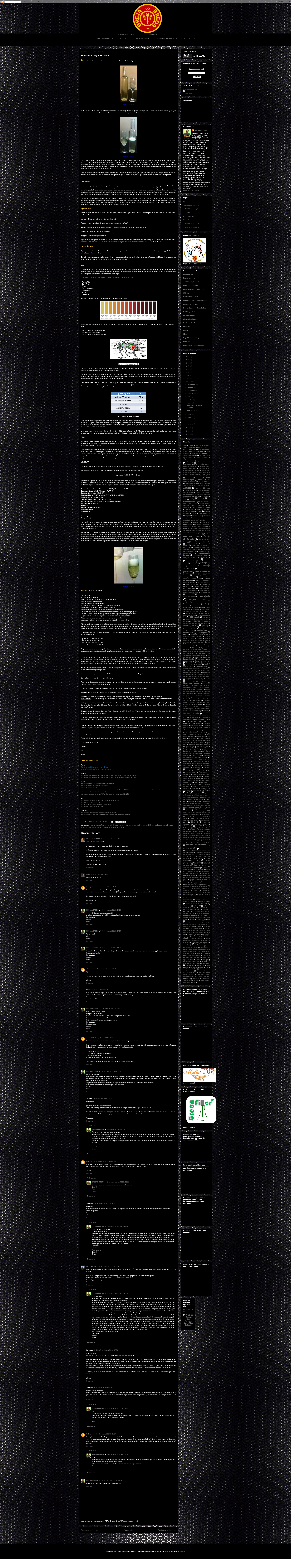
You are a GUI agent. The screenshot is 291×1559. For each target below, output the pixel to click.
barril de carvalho (191, 490)
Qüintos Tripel (206, 892)
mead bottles (203, 818)
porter (185, 875)
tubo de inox (200, 965)
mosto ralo (192, 856)
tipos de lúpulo (188, 953)
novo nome (195, 860)
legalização (204, 786)
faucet (206, 710)
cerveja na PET (190, 594)
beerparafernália (203, 501)
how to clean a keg (191, 769)
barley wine (198, 483)
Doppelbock (188, 661)
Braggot (92, 825)
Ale (195, 455)
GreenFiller (197, 753)
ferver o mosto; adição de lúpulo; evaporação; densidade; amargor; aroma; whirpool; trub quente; (196, 729)
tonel (198, 953)
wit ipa (196, 980)
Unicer (185, 330)
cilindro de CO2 (191, 613)
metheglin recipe (167, 825)
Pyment (99, 827)
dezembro (192, 384)
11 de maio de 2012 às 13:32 (109, 839)
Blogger (182, 1551)
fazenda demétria (189, 712)
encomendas (204, 676)
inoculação (186, 774)
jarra (200, 776)
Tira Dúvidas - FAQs (190, 209)
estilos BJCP (189, 693)
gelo (198, 750)
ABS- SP (198, 445)
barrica (208, 485)
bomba (187, 515)
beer (184, 498)
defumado (195, 648)
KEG (198, 778)
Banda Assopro (189, 278)
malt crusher (200, 799)
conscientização (189, 627)
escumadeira (189, 691)
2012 (188, 381)
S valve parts (201, 919)
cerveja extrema (205, 592)
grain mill (188, 753)
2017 (188, 366)
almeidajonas (91, 969)
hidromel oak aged (202, 763)
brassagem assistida (201, 524)
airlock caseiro (187, 455)
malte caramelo (205, 805)
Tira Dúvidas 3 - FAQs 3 (191, 227)
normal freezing (198, 858)
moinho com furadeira (190, 842)
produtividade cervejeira (199, 888)
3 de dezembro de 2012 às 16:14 (104, 1203)
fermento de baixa (196, 725)
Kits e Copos (187, 220)
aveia (198, 477)
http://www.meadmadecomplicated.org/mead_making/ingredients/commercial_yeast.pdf (109, 775)
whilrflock (196, 978)
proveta (196, 890)
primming (203, 885)
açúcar (185, 451)
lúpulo (188, 792)
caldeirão (186, 547)
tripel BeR (186, 963)
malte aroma (206, 801)
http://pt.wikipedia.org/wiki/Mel (91, 802)
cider (208, 611)
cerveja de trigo (204, 582)
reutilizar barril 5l (188, 913)
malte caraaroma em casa (191, 805)
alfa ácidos (203, 455)
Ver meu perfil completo (191, 191)
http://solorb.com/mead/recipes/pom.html (94, 786)
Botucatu (203, 520)
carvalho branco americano (191, 559)
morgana (191, 852)
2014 (188, 375)
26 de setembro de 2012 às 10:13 (103, 1098)
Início (185, 201)
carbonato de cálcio (190, 557)
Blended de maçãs (189, 511)
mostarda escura (191, 854)
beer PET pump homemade (199, 499)
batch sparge (187, 496)
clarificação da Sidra (189, 615)
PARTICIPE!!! (192, 411)
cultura (192, 638)
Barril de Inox (203, 490)
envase (208, 678)
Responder (89, 868)
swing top (187, 944)
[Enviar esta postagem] (112, 822)
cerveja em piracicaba (190, 590)
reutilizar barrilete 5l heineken (195, 915)
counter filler (188, 633)
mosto (83, 827)
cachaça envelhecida (192, 544)
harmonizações (187, 759)
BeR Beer (201, 505)
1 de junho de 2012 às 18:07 (99, 990)
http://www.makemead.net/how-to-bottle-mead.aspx (98, 792)
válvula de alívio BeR (190, 969)
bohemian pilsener (204, 513)
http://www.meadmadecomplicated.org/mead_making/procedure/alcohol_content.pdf (108, 777)
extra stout (194, 698)
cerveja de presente (189, 582)
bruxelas (207, 542)
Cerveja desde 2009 (200, 586)
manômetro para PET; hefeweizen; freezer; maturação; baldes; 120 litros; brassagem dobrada (196, 812)
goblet (208, 750)
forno (202, 740)
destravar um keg (199, 655)
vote (200, 976)
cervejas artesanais (200, 602)
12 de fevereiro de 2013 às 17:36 (107, 1350)
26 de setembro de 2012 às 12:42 (118, 1129)
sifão (206, 928)
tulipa (208, 965)
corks (192, 630)
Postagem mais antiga (167, 1530)
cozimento (194, 634)
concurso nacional (190, 625)
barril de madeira (188, 492)
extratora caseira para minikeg (199, 702)
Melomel (151, 825)
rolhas (185, 919)
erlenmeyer (186, 687)
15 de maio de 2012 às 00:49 (107, 887)
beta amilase (189, 509)
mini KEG (199, 826)
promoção (186, 890)
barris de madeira (202, 494)
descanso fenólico (190, 651)
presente (200, 875)
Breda (200, 534)
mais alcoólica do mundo (191, 797)
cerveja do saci (189, 588)
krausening (186, 784)
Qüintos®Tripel (189, 894)
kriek (200, 784)
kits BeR (203, 782)
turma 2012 (193, 967)
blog (199, 511)
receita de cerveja (202, 899)
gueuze (187, 755)
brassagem (187, 524)
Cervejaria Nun (91, 887)
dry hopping (189, 665)
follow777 (167, 1551)
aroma (197, 470)
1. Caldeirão (187, 212)
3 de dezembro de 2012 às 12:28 (118, 1182)
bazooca (197, 496)
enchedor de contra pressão (191, 668)
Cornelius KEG (201, 631)
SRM (206, 936)
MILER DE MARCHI (93, 839)
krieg (193, 784)
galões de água (205, 744)
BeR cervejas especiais (201, 507)
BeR (192, 505)
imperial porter (191, 772)
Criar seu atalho (187, 93)
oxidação (198, 862)
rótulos (192, 919)
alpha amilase (202, 457)
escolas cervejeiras (196, 689)
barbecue (193, 481)
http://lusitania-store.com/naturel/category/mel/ (96, 804)
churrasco (186, 611)
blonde (194, 513)
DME (208, 659)
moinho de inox (188, 847)
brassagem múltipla (189, 526)
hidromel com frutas (201, 761)
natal (199, 856)
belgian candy (204, 503)
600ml (185, 445)
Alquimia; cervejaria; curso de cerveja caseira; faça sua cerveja (196, 460)
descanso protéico (204, 651)
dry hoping (206, 663)
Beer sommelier (189, 502)
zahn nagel (186, 982)
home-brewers (197, 767)
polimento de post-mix (190, 873)
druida (199, 663)
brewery (185, 542)
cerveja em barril (203, 588)
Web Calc (187, 327)
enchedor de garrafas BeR (191, 672)
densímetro (196, 649)
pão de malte (200, 866)
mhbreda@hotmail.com (158, 738)
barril (188, 487)
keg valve (205, 780)
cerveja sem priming (189, 596)
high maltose (187, 765)
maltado (191, 801)
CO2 (185, 617)
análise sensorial (189, 468)
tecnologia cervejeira (200, 946)
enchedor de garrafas (201, 670)
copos (200, 629)
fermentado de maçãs (201, 719)
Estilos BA (207, 691)
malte (198, 801)
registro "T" (197, 906)
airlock (204, 453)
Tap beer (199, 944)
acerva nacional (188, 447)
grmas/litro (207, 753)
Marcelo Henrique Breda (190, 89)
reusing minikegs (201, 911)
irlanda (185, 776)
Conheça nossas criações (126, 34)
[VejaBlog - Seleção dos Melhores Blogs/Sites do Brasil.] (188, 1319)
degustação (204, 648)
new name (207, 856)
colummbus (206, 617)
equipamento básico (191, 684)
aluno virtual (187, 464)
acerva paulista (201, 447)
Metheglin (158, 825)
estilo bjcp (198, 691)
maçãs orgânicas (188, 794)
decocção (186, 648)
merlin (205, 822)
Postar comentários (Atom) (131, 1537)
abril (190, 414)
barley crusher (204, 481)
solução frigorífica (193, 934)
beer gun (191, 498)
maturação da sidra (190, 816)
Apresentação (187, 470)
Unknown (89, 1161)
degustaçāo (186, 649)
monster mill (189, 850)
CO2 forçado (195, 617)
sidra (187, 928)
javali (206, 776)
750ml (191, 445)
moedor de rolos (202, 839)
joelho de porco (188, 778)
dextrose (188, 657)
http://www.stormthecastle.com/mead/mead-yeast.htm (99, 813)
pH (95, 827)
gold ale (187, 751)
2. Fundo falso (188, 216)
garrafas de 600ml (202, 748)
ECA (184, 666)
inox (194, 774)
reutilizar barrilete (202, 913)
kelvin (185, 782)
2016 (188, 369)
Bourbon (186, 522)
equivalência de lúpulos (199, 685)
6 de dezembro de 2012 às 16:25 (118, 1226)
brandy (205, 522)
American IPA (203, 466)
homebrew (207, 767)
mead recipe (140, 825)
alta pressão (190, 463)
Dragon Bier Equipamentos (193, 345)
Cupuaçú (199, 638)
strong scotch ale (197, 938)
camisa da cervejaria (201, 547)
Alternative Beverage (191, 319)
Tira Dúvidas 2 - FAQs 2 (191, 224)
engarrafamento (188, 678)
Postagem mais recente (90, 1530)
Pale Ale (205, 862)
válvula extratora (188, 971)
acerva (206, 445)
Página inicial (128, 1530)
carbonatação (187, 553)
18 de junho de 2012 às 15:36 (111, 1071)
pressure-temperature (192, 877)
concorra (186, 621)
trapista (198, 959)
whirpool (205, 978)
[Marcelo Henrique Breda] (184, 92)
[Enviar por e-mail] (116, 822)
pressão (207, 875)
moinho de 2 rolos (204, 842)
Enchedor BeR (201, 667)
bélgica (185, 505)
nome (187, 858)
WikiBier (186, 293)
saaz (208, 919)
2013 (188, 378)
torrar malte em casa (192, 957)
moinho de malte (202, 847)
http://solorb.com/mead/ (89, 788)
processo (186, 886)
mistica (206, 828)
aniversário (203, 468)
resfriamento (204, 907)
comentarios (189, 619)
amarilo (195, 464)
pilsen (200, 869)
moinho (205, 841)
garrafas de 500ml (188, 748)
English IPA (199, 678)
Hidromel (121, 825)
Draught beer (190, 663)
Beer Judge (200, 498)
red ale (203, 903)
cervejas (185, 602)
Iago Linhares (91, 1266)
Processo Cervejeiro (164, 38)
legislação (186, 788)
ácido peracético (203, 449)
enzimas (188, 681)
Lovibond (196, 790)
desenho (190, 653)
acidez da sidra (189, 449)
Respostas (92, 1125)
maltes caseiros (202, 809)
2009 (188, 434)
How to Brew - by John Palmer (195, 308)
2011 (188, 428)
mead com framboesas (190, 820)
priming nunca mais (191, 884)
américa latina (204, 464)
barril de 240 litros (203, 488)
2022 (188, 360)
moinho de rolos (190, 849)
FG (203, 734)
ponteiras (204, 873)
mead (133, 825)
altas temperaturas (202, 463)
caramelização (203, 551)
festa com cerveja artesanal (195, 733)
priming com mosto (204, 883)
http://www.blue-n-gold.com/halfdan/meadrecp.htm (97, 784)
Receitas (186, 341)
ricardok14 (90, 1038)
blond (206, 511)
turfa (186, 967)
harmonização (200, 757)
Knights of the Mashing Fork (194, 304)
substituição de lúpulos (199, 942)
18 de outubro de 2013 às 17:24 (117, 1454)
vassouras (192, 972)
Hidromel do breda (188, 763)
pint (197, 871)
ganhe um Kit (190, 746)
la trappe (207, 784)
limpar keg (195, 788)
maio (190, 403)
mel (146, 825)
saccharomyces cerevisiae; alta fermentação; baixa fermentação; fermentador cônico (196, 922)
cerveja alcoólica (189, 566)
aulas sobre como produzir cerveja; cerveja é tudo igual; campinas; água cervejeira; (196, 474)
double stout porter (202, 661)
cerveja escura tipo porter (190, 592)
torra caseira (206, 955)
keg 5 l (206, 778)
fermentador (188, 723)
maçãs (206, 792)
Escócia (185, 689)
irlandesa (193, 776)
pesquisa (205, 867)
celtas (206, 561)
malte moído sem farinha (202, 807)
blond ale (186, 513)
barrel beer (200, 485)
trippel (188, 965)
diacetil (197, 657)
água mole (195, 453)
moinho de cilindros (196, 845)
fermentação (194, 717)
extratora (196, 700)
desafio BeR (206, 649)
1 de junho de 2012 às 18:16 (111, 1009)
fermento (199, 723)
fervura (206, 731)
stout (185, 938)
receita (199, 894)
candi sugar (196, 549)
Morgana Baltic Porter (203, 852)
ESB (194, 687)
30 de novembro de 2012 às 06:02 (105, 1161)
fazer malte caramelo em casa (196, 713)
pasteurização (187, 867)
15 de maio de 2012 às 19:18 (111, 910)
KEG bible (186, 780)
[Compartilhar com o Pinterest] (125, 822)
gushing (188, 757)
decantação (202, 646)
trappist (205, 959)
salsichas (204, 924)
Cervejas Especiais (191, 604)
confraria (205, 625)
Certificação (193, 563)
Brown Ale (199, 542)
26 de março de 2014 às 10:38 (112, 1480)
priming (192, 883)
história (205, 765)
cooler (202, 627)
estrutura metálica (202, 693)
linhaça (203, 788)
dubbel (199, 665)
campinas (186, 549)
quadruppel (186, 892)
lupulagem (206, 790)
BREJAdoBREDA (92, 910)
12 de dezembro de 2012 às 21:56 (108, 1266)
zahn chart (204, 980)
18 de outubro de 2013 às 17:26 (117, 1408)
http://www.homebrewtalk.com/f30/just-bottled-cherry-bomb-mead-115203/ (105, 794)
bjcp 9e (206, 509)
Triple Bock (195, 963)
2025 (188, 357)
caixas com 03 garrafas (199, 545)
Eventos (185, 698)
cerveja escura (203, 590)
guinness (207, 755)
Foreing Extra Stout (191, 740)
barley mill (189, 483)
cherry (196, 607)
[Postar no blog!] (118, 822)
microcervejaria (187, 826)
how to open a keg (200, 771)
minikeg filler (197, 828)
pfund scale (90, 827)
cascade (207, 559)
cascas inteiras (190, 561)
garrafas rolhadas (188, 750)
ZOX (193, 982)
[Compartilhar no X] (120, 822)
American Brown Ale (189, 466)
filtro (192, 736)
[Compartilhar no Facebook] (123, 822)
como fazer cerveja (202, 619)
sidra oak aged (197, 928)
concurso (196, 621)
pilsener (190, 871)
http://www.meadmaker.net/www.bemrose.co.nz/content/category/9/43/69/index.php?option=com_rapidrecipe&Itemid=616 (121, 790)
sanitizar (185, 926)
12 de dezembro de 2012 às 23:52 (118, 1293)
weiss (185, 978)
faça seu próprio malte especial (192, 710)
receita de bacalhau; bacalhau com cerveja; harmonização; (196, 897)
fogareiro (207, 738)
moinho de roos (205, 849)
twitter (201, 967)
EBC (206, 665)
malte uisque (190, 809)
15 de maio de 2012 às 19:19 (111, 931)
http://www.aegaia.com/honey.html (92, 806)
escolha (207, 689)
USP (207, 967)
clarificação (204, 613)
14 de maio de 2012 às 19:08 (100, 874)
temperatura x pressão (190, 947)
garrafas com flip (202, 746)
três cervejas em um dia (191, 961)
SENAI (199, 926)
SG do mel (120, 827)
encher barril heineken (196, 674)
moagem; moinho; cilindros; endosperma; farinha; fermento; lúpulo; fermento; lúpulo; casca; (196, 831)
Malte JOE (188, 807)
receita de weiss (191, 903)
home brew (186, 767)
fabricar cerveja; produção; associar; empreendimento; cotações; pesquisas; (196, 706)
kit (191, 782)
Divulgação (201, 659)
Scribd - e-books (189, 323)
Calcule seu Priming (142, 38)
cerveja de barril (197, 578)
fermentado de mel (111, 825)
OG (204, 860)
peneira (197, 868)
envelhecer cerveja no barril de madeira (197, 680)
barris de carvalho (188, 494)
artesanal (205, 470)
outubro (191, 387)
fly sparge (192, 738)
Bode (88, 874)
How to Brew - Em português (194, 289)
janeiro (190, 424)
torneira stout (196, 955)
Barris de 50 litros (202, 492)
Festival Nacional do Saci (191, 734)
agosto (191, 394)
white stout (187, 980)
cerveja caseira (189, 577)
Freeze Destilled (198, 742)
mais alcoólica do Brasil (201, 795)
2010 (188, 431)
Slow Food (187, 334)
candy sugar (193, 551)
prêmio (193, 875)
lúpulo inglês (198, 792)
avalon (189, 477)
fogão (200, 738)
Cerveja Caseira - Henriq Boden (195, 300)
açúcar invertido (196, 451)
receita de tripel (204, 901)
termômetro (204, 947)
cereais (185, 563)
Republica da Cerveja (191, 338)
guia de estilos (197, 755)
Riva (206, 917)
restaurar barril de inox (191, 909)
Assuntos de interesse (191, 205)
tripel (204, 961)
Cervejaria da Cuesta (197, 599)
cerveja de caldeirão (202, 580)
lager (187, 786)
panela (196, 864)
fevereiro (191, 421)
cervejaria (204, 596)
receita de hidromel (109, 827)
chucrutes (205, 609)
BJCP (198, 509)
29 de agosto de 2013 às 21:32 (104, 1387)
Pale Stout (186, 864)
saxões (193, 926)
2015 (188, 372)
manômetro (186, 811)
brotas (192, 542)
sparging (199, 936)
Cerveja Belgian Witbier (200, 575)
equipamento (201, 682)
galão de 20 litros (193, 744)
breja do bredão (203, 539)
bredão (198, 536)
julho (190, 397)
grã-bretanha (206, 751)
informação (203, 772)
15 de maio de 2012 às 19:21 (111, 948)
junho (190, 400)
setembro (191, 390)
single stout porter (197, 930)
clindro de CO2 (203, 615)
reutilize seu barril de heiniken (192, 917)
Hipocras (128, 825)
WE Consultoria (189, 315)
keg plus (195, 780)
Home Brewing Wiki (190, 297)
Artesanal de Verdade (189, 472)
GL (203, 750)
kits (196, 782)
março (190, 418)
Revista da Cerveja (190, 285)
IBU (209, 771)
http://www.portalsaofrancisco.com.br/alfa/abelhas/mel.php (100, 800)
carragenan (204, 557)
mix (184, 829)
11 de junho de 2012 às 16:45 (104, 1038)
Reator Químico (189, 312)
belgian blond (193, 503)
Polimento (205, 871)
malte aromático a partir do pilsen (197, 803)
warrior (206, 976)
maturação (205, 814)
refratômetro (187, 906)
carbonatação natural (200, 555)
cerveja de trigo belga (192, 584)
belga (185, 503)
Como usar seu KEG (103, 38)
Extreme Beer (196, 704)
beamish (205, 496)
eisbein (191, 666)
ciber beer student (197, 611)
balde (200, 480)
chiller (202, 607)
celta (199, 561)
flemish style (200, 736)
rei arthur (193, 907)
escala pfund (100, 825)
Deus (208, 655)
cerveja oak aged (202, 594)
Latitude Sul (188, 274)
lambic (195, 786)
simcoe (185, 930)
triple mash (205, 963)
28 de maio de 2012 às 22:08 (106, 969)
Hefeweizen (202, 759)
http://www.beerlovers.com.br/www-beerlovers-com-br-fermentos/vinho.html (105, 815)
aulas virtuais (206, 476)
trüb (193, 965)
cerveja (203, 563)
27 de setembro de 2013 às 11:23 (105, 1434)
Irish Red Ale (203, 774)
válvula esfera (203, 969)
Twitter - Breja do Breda (192, 282)
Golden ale (196, 751)
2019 (188, 363)
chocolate (196, 609)
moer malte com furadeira (191, 841)
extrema (185, 704)
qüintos (195, 892)
